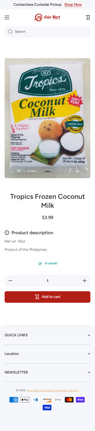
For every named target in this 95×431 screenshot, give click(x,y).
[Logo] (47, 17)
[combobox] (47, 31)
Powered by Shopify (66, 390)
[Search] (9, 31)
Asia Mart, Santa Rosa (40, 390)
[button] (88, 17)
